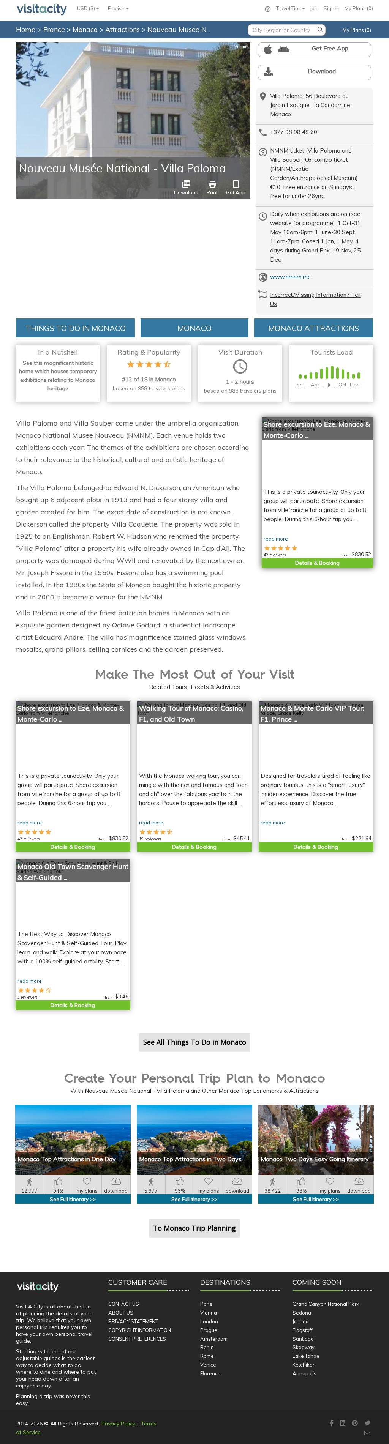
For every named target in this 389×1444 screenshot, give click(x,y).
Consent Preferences (137, 1339)
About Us (120, 1313)
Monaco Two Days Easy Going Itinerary (315, 1159)
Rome (207, 1356)
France (55, 29)
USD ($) (86, 8)
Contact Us (123, 1304)
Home (25, 29)
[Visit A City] (38, 1287)
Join (314, 8)
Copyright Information (139, 1330)
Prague (208, 1330)
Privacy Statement (133, 1321)
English (117, 8)
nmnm (241, 46)
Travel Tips (289, 8)
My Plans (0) (359, 8)
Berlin (207, 1347)
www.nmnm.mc (290, 277)
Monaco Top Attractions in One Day (66, 1159)
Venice (208, 1365)
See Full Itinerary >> (73, 1199)
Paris (206, 1304)
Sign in (332, 8)
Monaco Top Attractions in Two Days (190, 1159)
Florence (210, 1373)
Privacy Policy (118, 1423)
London (209, 1321)
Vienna (208, 1313)
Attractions (123, 29)
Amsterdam (214, 1339)
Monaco (86, 29)
